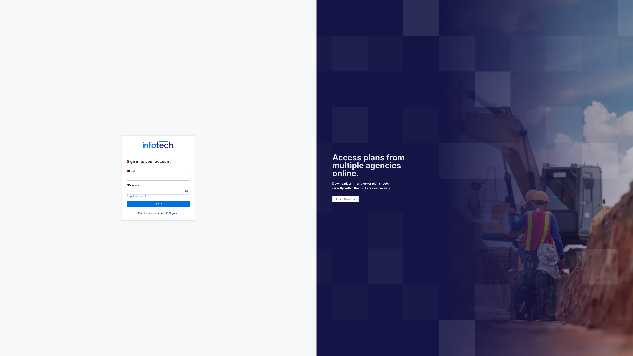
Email (131, 171)
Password (134, 185)
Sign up (174, 213)
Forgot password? (136, 196)
